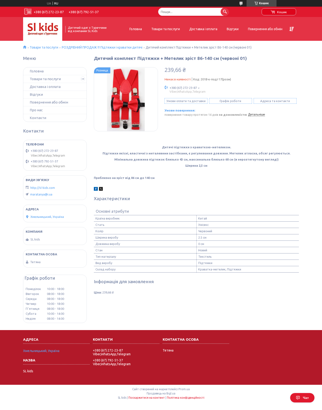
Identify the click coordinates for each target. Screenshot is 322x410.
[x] (101, 189)
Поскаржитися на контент (146, 397)
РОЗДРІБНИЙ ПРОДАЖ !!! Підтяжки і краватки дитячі (102, 47)
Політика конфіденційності (185, 397)
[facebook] (96, 189)
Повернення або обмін (265, 29)
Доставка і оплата (203, 29)
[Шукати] (225, 12)
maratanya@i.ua (41, 194)
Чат (306, 398)
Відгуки (233, 29)
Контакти (38, 118)
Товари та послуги (165, 29)
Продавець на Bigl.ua (161, 393)
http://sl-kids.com (42, 187)
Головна (135, 29)
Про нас (36, 110)
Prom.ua (184, 389)
